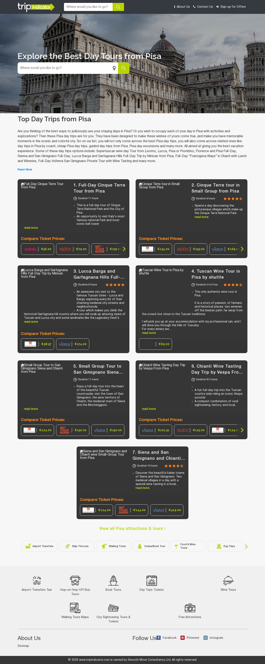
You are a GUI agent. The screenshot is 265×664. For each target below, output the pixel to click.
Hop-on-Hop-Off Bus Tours (75, 592)
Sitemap (23, 646)
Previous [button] (24, 249)
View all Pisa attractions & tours (131, 529)
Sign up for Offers (233, 7)
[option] (37, 249)
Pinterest (193, 638)
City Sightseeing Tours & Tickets (113, 619)
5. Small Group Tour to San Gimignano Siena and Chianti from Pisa (97, 372)
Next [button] (122, 249)
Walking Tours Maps (75, 617)
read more (31, 228)
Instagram (216, 638)
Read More (25, 169)
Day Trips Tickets (152, 590)
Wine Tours (228, 590)
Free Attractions (190, 617)
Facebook (169, 638)
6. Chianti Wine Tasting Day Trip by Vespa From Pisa (217, 372)
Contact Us (204, 7)
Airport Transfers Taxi (37, 590)
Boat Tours (113, 590)
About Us (183, 7)
